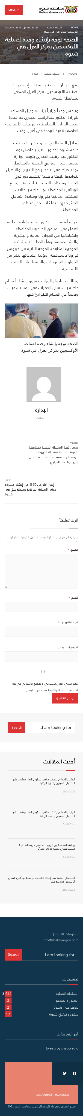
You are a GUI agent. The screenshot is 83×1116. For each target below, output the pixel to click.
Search (17, 727)
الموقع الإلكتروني (68, 647)
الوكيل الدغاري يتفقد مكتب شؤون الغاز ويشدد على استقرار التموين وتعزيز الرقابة (43, 781)
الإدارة (35, 74)
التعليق (73, 549)
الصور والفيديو (67, 1000)
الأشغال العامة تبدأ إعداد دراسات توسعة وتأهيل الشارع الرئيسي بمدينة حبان (41, 879)
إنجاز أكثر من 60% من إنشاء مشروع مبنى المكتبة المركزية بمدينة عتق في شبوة (30, 487)
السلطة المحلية (54, 27)
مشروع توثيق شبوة (63, 1014)
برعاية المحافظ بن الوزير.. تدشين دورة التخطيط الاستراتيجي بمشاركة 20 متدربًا (47, 847)
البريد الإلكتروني (68, 622)
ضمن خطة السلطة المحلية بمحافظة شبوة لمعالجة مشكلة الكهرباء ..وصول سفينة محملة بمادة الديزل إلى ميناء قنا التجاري (53, 452)
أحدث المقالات (59, 761)
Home (74, 27)
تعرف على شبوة (66, 1007)
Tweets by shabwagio (61, 1048)
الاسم (73, 597)
